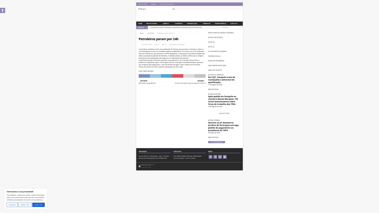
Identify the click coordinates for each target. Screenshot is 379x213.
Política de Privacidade (167, 4)
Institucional (151, 23)
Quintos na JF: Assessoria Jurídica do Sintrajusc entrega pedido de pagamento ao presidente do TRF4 (223, 126)
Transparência (220, 23)
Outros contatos (190, 158)
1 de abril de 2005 (146, 44)
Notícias (164, 44)
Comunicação (192, 23)
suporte (156, 44)
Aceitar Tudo (38, 205)
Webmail (153, 4)
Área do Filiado (142, 4)
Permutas (207, 23)
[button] (2, 10)
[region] (25, 198)
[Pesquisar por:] (230, 27)
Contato (233, 23)
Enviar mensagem (178, 158)
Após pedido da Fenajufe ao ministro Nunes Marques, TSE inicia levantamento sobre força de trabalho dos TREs (223, 100)
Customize (12, 205)
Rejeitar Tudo (25, 205)
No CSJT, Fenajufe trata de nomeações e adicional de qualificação (221, 80)
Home (140, 23)
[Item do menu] (229, 4)
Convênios (179, 23)
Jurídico (166, 23)
